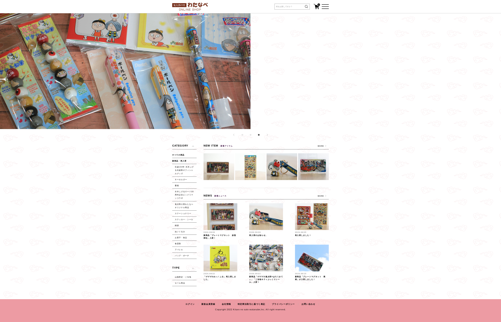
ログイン (190, 304)
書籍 (177, 185)
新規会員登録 (208, 304)
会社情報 (226, 304)
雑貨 (177, 225)
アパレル (179, 250)
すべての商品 (178, 155)
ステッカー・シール (184, 219)
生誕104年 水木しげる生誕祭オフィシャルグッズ (184, 170)
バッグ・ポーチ (182, 256)
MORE (321, 146)
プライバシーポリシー (283, 304)
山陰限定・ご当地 (183, 277)
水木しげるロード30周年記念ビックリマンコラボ (184, 194)
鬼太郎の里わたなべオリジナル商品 (184, 205)
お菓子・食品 (181, 238)
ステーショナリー (183, 213)
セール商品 (180, 283)
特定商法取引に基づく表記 (251, 304)
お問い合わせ (308, 304)
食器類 (178, 244)
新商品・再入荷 (179, 161)
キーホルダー (181, 179)
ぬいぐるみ (180, 232)
